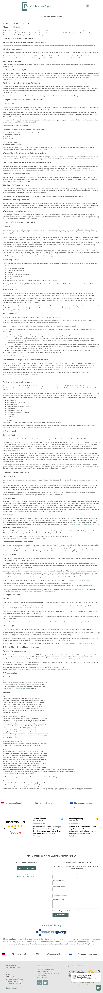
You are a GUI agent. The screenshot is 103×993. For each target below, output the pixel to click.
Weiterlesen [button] (37, 836)
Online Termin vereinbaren (27, 876)
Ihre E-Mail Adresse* (58, 880)
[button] (87, 6)
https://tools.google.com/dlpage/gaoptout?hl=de (84, 524)
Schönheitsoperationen (14, 981)
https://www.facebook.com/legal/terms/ (38, 427)
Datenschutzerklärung (75, 911)
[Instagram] (39, 982)
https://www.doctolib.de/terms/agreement (16, 356)
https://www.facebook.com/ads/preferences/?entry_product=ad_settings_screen (31, 586)
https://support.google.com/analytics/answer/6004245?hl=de (26, 538)
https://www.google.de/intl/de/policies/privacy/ (79, 643)
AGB (7, 972)
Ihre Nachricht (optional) (59, 899)
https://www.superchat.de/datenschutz (18, 689)
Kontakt (9, 974)
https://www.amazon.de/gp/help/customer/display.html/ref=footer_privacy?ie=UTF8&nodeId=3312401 (39, 669)
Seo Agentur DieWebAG (85, 984)
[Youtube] (45, 982)
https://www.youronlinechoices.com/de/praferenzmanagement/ (35, 591)
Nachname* (80, 874)
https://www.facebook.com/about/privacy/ (78, 580)
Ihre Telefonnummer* (59, 886)
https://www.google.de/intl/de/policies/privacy (85, 622)
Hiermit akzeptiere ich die (67, 911)
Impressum (10, 977)
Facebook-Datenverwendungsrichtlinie (25, 575)
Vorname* (55, 874)
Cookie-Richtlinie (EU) (13, 983)
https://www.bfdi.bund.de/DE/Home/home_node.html (78, 170)
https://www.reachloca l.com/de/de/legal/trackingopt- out (20, 374)
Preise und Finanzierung (14, 970)
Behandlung (56, 893)
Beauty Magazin (12, 988)
